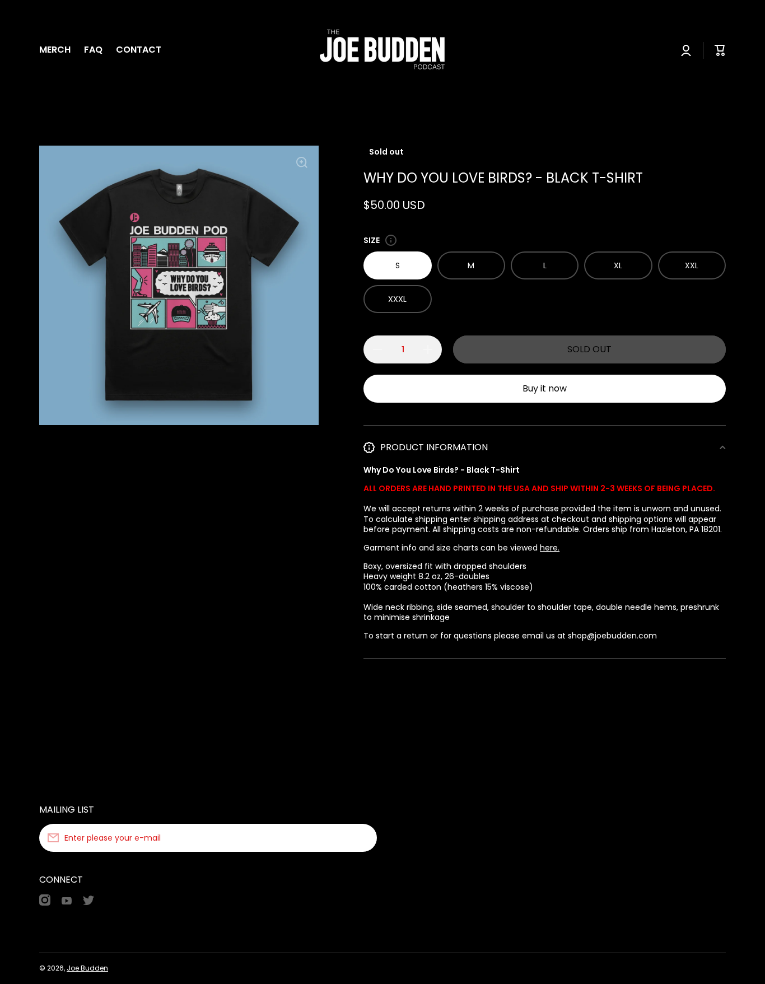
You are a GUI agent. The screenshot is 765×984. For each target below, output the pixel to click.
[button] (720, 50)
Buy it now (545, 388)
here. (549, 547)
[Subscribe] (363, 838)
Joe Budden (87, 968)
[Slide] (391, 240)
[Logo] (382, 50)
